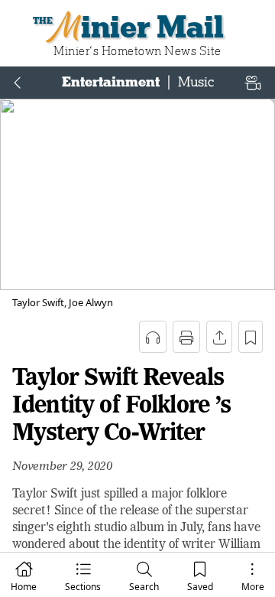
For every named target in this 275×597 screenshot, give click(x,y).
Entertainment (111, 81)
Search (144, 586)
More (252, 586)
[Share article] (219, 337)
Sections (83, 586)
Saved (200, 586)
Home (24, 586)
